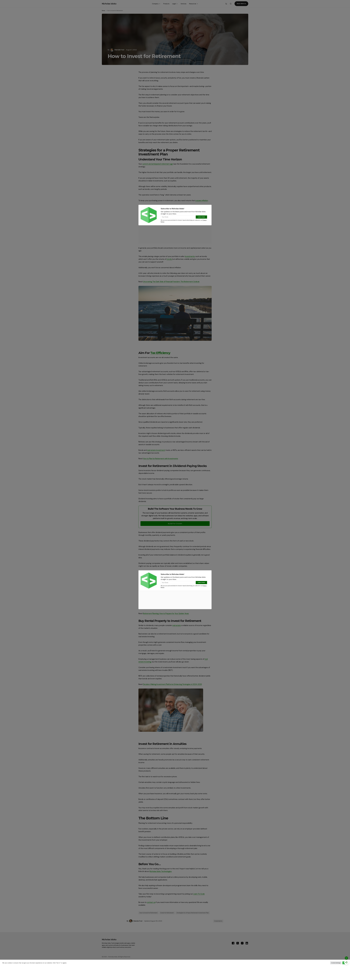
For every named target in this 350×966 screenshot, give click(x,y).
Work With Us (241, 4)
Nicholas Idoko (109, 3)
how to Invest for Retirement (148, 913)
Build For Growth (175, 523)
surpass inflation (201, 200)
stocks (169, 259)
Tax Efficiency (160, 353)
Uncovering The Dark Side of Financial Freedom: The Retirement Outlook (171, 281)
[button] (226, 3)
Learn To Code (199, 894)
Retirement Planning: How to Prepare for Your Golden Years (166, 613)
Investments (218, 921)
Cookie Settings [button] (335, 963)
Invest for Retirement (167, 913)
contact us (151, 902)
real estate (176, 625)
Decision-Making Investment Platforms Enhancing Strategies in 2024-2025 (172, 684)
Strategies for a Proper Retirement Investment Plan (193, 913)
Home (103, 10)
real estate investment (156, 450)
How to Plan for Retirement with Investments (160, 458)
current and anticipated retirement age (157, 164)
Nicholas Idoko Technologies (161, 871)
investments (190, 256)
